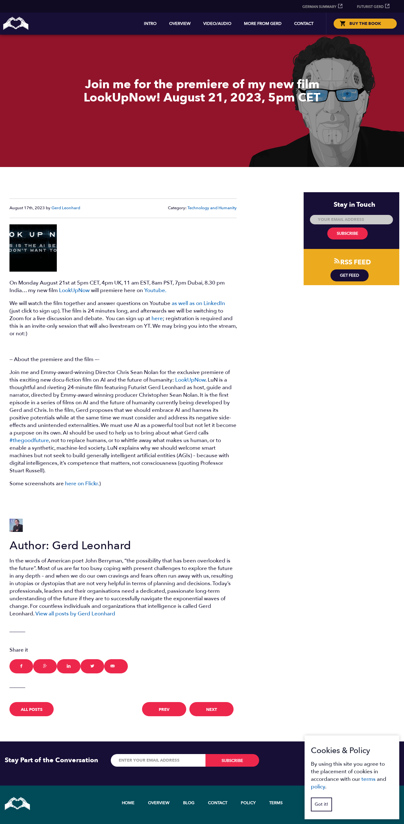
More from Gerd (263, 23)
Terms (275, 803)
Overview (180, 23)
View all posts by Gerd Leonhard (75, 613)
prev (164, 709)
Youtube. (155, 290)
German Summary (319, 6)
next (211, 709)
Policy (248, 803)
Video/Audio (217, 23)
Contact (303, 23)
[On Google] (45, 666)
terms (368, 779)
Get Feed (349, 275)
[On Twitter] (92, 666)
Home (128, 803)
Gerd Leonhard (65, 208)
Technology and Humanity (212, 208)
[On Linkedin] (68, 666)
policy (318, 786)
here (157, 318)
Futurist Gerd (370, 6)
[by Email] (116, 666)
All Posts (32, 709)
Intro (150, 23)
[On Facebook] (21, 666)
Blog (188, 803)
